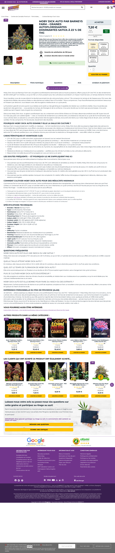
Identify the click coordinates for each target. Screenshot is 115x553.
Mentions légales (85, 454)
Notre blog (41, 456)
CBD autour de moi (22, 464)
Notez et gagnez (45, 36)
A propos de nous (21, 455)
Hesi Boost (17, 197)
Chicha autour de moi (23, 470)
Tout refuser (84, 546)
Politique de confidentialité (88, 456)
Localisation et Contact (23, 457)
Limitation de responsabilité (89, 460)
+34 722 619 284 (23, 2)
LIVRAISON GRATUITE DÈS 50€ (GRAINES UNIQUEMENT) (43, 2)
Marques (40, 464)
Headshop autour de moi (24, 462)
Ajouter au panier (99, 74)
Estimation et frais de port (67, 456)
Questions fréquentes (65, 458)
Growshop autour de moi (24, 459)
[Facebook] (15, 480)
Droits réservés (85, 464)
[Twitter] (19, 480)
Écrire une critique (39, 430)
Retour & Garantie (64, 454)
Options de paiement (65, 460)
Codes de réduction (44, 458)
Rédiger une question (39, 424)
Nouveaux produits (43, 454)
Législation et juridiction (88, 462)
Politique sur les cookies (87, 458)
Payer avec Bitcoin (65, 462)
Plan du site (62, 464)
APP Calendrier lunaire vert (46, 467)
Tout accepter (67, 546)
